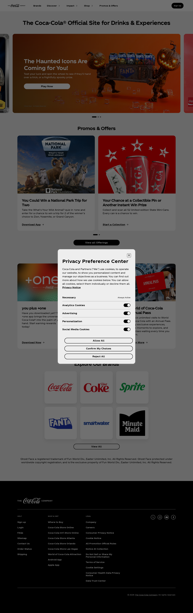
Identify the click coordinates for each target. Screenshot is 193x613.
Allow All (98, 340)
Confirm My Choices (98, 348)
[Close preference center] (129, 255)
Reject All (98, 356)
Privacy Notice (71, 287)
